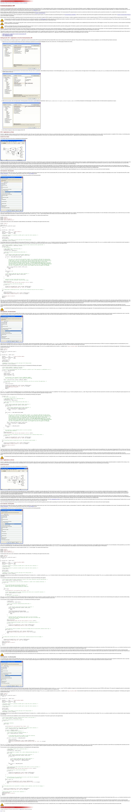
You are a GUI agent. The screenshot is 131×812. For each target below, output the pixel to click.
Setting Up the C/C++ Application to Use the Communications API (14, 33)
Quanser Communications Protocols (123, 14)
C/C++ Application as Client (7, 34)
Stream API (35, 10)
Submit (21, 809)
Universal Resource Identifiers (70, 14)
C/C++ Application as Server (7, 35)
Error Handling (31, 173)
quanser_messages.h (4, 173)
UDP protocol (43, 19)
